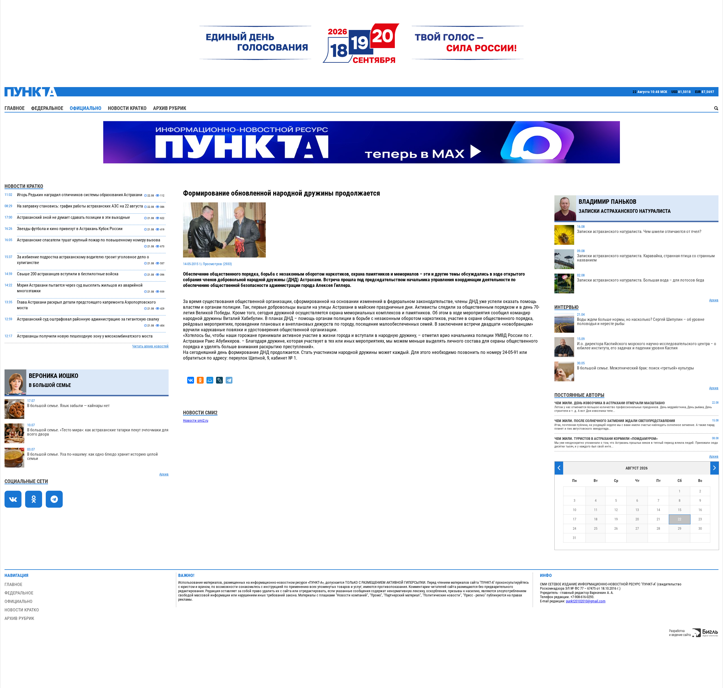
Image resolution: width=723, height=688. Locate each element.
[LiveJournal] (219, 380)
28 (658, 528)
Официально (85, 108)
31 (574, 538)
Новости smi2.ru (195, 420)
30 (700, 528)
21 (658, 519)
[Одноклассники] (200, 380)
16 (700, 510)
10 (574, 510)
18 (595, 519)
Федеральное (47, 108)
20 (637, 519)
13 (637, 510)
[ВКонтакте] (190, 380)
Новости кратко (127, 108)
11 (595, 510)
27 (637, 528)
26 (616, 528)
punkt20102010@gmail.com (586, 601)
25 (595, 528)
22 (679, 519)
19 (616, 519)
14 (658, 510)
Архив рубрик (169, 108)
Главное (15, 108)
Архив (164, 474)
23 (700, 519)
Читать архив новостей (150, 346)
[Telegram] (229, 380)
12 (616, 510)
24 (574, 528)
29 (679, 528)
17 (574, 519)
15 (679, 510)
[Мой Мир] (209, 380)
